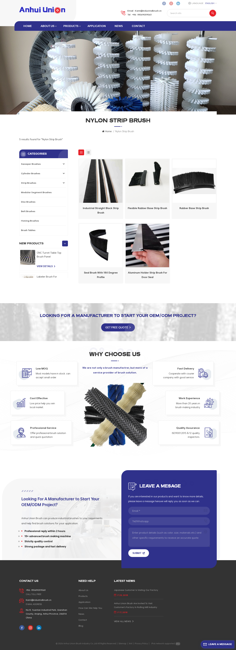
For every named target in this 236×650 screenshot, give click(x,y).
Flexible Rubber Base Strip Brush (147, 208)
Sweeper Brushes (31, 164)
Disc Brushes (28, 201)
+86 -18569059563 (142, 14)
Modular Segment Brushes (36, 192)
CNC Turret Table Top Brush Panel (49, 254)
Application (96, 26)
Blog (81, 625)
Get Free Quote (116, 327)
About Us (47, 26)
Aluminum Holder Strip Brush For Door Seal (147, 275)
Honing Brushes (30, 220)
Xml (130, 643)
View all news (122, 621)
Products (71, 26)
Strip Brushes (28, 182)
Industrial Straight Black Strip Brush (101, 210)
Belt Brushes (28, 211)
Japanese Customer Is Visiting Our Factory (136, 590)
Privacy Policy (141, 643)
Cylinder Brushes (30, 173)
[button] (65, 243)
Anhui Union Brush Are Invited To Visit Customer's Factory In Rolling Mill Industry (135, 605)
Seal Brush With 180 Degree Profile (101, 275)
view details (45, 266)
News (119, 26)
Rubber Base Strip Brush (194, 208)
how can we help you (90, 608)
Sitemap (122, 643)
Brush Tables (28, 230)
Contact (138, 26)
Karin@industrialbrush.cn (148, 10)
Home (27, 26)
